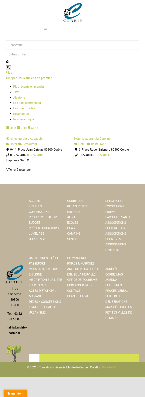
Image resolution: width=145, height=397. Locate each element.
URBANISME (37, 312)
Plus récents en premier (28, 86)
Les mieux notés (24, 108)
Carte (34, 128)
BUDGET (34, 222)
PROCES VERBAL (116, 291)
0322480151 (104, 155)
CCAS (71, 228)
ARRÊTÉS (111, 269)
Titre (16, 92)
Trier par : (29, 78)
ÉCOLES (72, 222)
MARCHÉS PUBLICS (118, 307)
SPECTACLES (114, 201)
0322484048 (35, 155)
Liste (12, 128)
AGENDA (111, 280)
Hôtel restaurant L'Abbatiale (24, 138)
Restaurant (29, 144)
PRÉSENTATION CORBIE (45, 228)
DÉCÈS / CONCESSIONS (45, 302)
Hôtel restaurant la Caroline (92, 138)
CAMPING (73, 233)
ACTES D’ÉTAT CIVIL (42, 291)
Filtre (9, 72)
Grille (23, 128)
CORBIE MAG (37, 239)
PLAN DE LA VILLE (79, 296)
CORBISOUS (75, 201)
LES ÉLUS (35, 206)
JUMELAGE (36, 233)
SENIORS (73, 239)
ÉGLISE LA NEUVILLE (81, 274)
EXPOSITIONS (114, 206)
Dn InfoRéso (110, 367)
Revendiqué (21, 114)
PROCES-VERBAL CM (43, 217)
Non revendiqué (23, 119)
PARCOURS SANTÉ (118, 217)
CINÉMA (110, 212)
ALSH (71, 217)
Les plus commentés (27, 103)
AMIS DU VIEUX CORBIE (83, 269)
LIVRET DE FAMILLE (42, 307)
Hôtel (13, 144)
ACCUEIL (35, 201)
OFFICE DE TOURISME (82, 280)
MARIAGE (35, 296)
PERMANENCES (78, 258)
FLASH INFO (113, 285)
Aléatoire (19, 97)
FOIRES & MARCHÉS (81, 263)
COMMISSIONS (39, 212)
